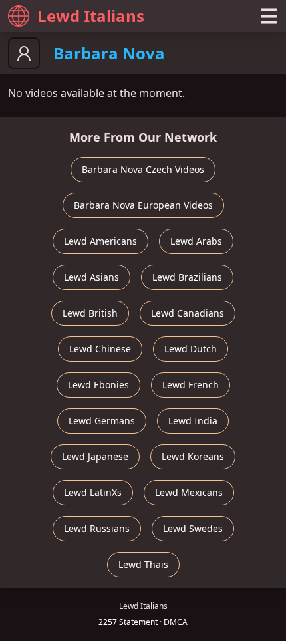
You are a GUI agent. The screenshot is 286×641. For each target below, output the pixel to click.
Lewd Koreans (193, 456)
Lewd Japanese (95, 456)
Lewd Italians (90, 16)
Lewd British (90, 313)
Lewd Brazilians (187, 277)
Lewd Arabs (196, 241)
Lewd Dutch (190, 348)
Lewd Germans (102, 420)
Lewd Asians (91, 277)
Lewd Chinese (100, 348)
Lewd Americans (100, 241)
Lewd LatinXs (93, 492)
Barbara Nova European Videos (143, 205)
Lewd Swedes (193, 528)
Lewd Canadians (187, 313)
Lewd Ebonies (98, 384)
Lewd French (190, 384)
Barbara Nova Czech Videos (143, 169)
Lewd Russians (97, 528)
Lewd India (192, 420)
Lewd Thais (143, 564)
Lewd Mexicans (189, 492)
